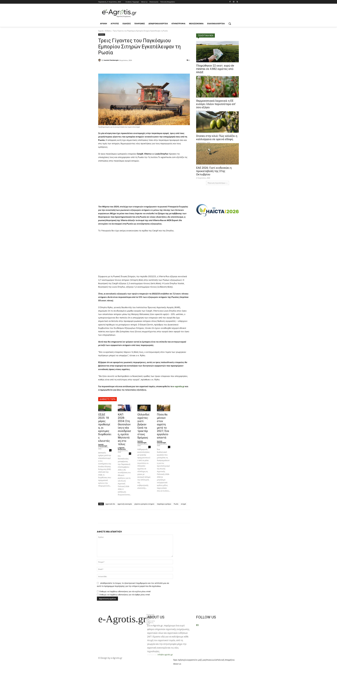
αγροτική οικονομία (125, 504)
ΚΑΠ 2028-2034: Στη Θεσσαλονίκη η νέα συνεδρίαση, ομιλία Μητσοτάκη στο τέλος (124, 429)
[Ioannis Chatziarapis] (100, 60)
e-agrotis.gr (179, 386)
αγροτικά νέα (110, 504)
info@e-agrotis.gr (165, 654)
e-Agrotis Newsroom (122, 448)
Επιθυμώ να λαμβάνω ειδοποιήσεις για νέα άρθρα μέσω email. (125, 595)
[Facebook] (230, 1)
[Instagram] (233, 1)
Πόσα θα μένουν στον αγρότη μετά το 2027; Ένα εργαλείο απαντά (163, 426)
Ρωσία (176, 504)
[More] (134, 67)
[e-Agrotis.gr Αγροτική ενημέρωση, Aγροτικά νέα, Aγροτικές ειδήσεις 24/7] (119, 13)
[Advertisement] (144, 184)
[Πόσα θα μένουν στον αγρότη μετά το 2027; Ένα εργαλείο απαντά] (163, 408)
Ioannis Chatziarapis (111, 60)
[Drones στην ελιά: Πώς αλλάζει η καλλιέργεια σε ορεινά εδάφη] (217, 122)
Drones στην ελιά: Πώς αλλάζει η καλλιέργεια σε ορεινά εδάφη (216, 137)
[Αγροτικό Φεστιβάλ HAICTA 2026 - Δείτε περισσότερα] (217, 209)
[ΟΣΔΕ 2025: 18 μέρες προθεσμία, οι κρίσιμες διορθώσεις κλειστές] (104, 408)
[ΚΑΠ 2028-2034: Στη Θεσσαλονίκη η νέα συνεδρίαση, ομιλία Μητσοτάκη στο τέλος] (124, 408)
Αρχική (100, 31)
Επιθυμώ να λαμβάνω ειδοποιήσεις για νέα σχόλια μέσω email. (125, 591)
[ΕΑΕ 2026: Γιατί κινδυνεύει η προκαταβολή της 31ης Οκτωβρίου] (217, 154)
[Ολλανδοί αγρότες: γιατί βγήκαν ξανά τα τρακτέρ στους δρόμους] (144, 408)
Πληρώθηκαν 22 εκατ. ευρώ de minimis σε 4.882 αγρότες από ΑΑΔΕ (215, 69)
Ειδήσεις (108, 31)
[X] (237, 1)
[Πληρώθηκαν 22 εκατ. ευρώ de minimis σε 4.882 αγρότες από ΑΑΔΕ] (217, 51)
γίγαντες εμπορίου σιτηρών (144, 504)
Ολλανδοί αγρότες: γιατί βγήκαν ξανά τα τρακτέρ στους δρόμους (143, 426)
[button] (230, 23)
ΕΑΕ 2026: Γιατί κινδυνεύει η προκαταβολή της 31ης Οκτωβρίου (214, 171)
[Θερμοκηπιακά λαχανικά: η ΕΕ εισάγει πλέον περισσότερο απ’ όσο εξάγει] (217, 86)
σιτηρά (183, 504)
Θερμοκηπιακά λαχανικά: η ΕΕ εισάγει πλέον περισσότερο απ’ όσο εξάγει (216, 104)
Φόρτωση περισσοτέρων (217, 183)
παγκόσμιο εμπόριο (164, 504)
